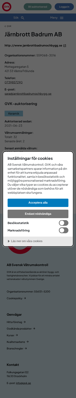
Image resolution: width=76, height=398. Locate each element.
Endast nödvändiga (38, 213)
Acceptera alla (38, 202)
